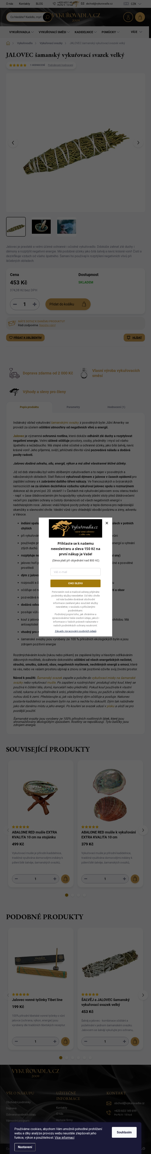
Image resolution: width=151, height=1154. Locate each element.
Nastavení (25, 1147)
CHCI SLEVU (75, 583)
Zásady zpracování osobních (75, 631)
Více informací (64, 1137)
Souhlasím (124, 1132)
